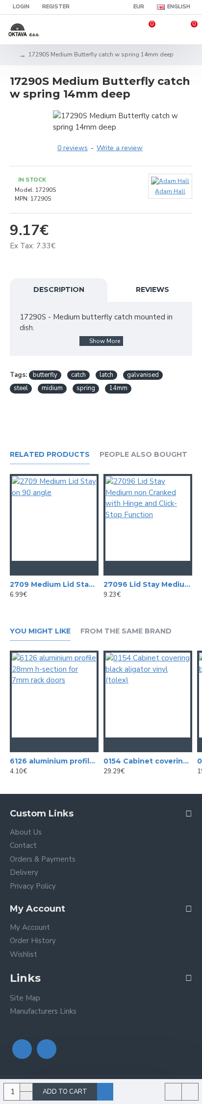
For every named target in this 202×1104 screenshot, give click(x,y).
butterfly (45, 374)
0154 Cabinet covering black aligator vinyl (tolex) (147, 761)
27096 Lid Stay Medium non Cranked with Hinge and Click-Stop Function (147, 584)
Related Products (50, 454)
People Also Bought (143, 454)
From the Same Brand (126, 631)
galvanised (143, 374)
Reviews (152, 289)
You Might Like (40, 631)
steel (21, 388)
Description (58, 289)
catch (78, 374)
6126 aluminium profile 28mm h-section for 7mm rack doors (54, 761)
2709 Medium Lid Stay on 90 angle (54, 584)
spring (85, 388)
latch (106, 374)
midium (52, 388)
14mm (118, 388)
